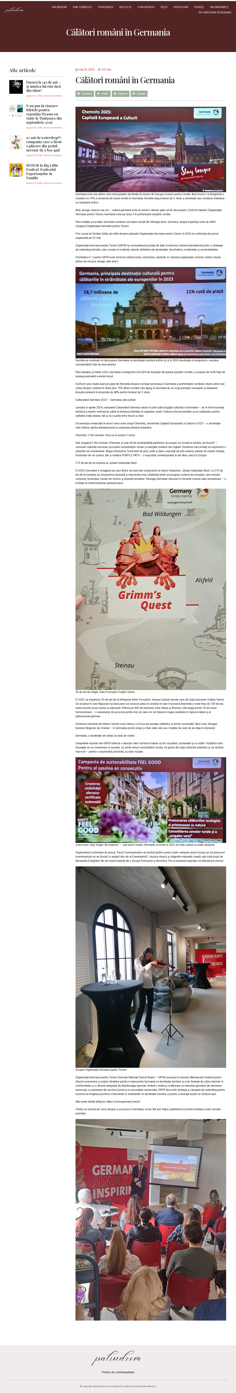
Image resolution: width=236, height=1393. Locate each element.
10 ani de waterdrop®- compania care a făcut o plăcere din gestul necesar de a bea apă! (44, 143)
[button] (84, 94)
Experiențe (106, 7)
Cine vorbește (82, 7)
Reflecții (126, 7)
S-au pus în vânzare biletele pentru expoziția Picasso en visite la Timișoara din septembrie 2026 (44, 114)
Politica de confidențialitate (118, 1372)
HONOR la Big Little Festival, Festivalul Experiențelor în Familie (42, 171)
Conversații (146, 7)
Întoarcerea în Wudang (215, 12)
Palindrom (59, 7)
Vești (164, 7)
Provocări (181, 7)
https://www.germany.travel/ (123, 1102)
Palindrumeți (219, 7)
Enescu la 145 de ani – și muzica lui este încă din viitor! (43, 86)
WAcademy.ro (149, 1386)
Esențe (199, 7)
